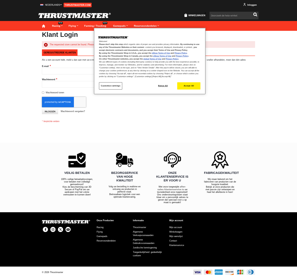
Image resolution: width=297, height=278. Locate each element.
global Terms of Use (152, 59)
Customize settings (110, 86)
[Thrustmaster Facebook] (45, 229)
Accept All (189, 86)
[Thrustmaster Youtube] (68, 229)
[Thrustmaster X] (60, 229)
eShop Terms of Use (161, 53)
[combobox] (234, 15)
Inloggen (252, 5)
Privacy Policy (180, 53)
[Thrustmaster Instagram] (53, 229)
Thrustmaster (139, 227)
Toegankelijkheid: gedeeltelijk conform (147, 254)
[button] (51, 5)
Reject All (163, 86)
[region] (150, 61)
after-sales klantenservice (171, 188)
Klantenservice (176, 245)
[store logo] (74, 15)
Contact (173, 240)
